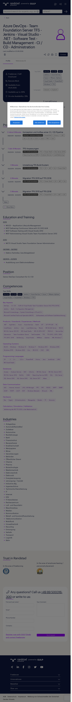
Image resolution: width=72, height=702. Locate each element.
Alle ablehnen (39, 122)
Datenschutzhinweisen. (20, 117)
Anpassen (16, 122)
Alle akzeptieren (54, 122)
